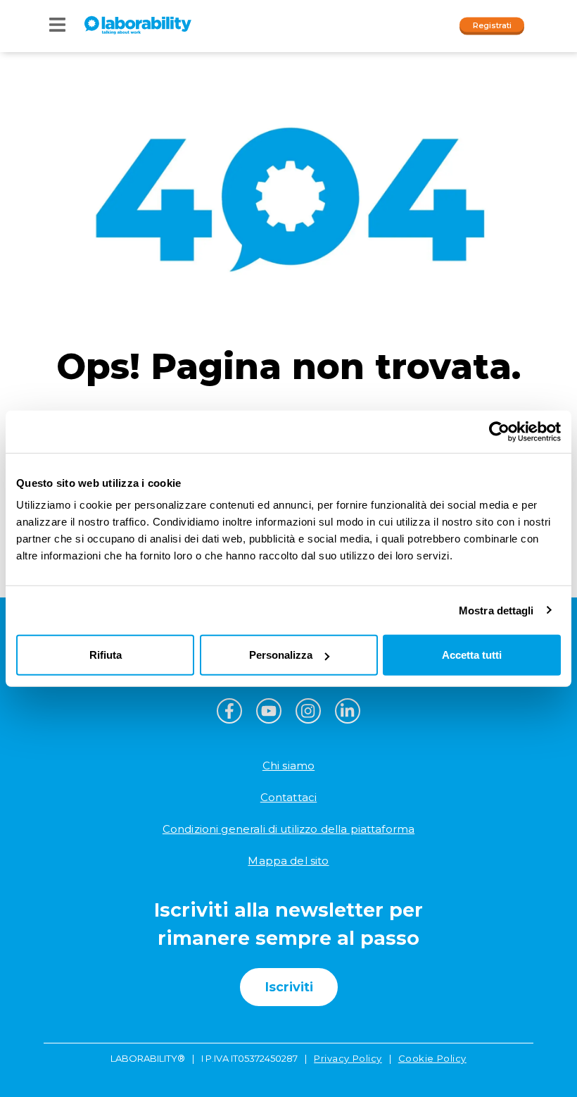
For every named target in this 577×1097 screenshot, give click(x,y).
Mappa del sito (288, 860)
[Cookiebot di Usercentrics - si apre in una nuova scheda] (499, 431)
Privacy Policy (348, 1058)
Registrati (492, 25)
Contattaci (288, 797)
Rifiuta (105, 655)
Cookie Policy (432, 1058)
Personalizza (280, 655)
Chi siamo (288, 765)
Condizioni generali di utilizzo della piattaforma (288, 829)
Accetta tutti (472, 655)
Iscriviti (289, 987)
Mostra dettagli (496, 610)
